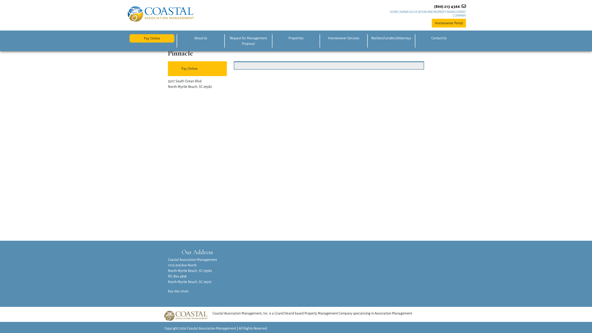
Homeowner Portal (449, 23)
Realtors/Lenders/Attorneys (391, 38)
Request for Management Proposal (248, 41)
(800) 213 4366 (447, 6)
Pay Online (152, 38)
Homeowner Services (343, 38)
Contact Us (439, 38)
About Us (200, 38)
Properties (296, 38)
